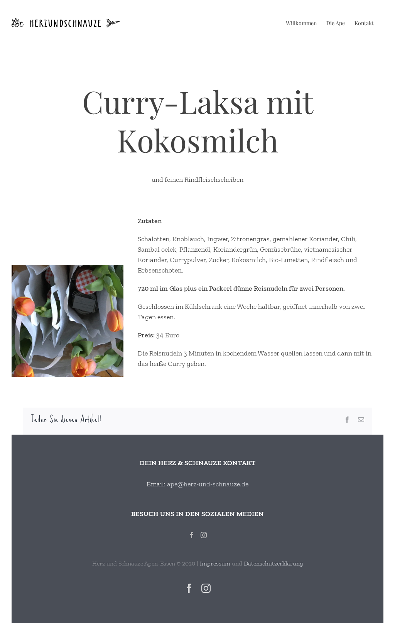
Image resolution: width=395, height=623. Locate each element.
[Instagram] (204, 535)
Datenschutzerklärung (273, 563)
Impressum (215, 563)
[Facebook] (192, 535)
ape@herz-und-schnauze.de (207, 484)
